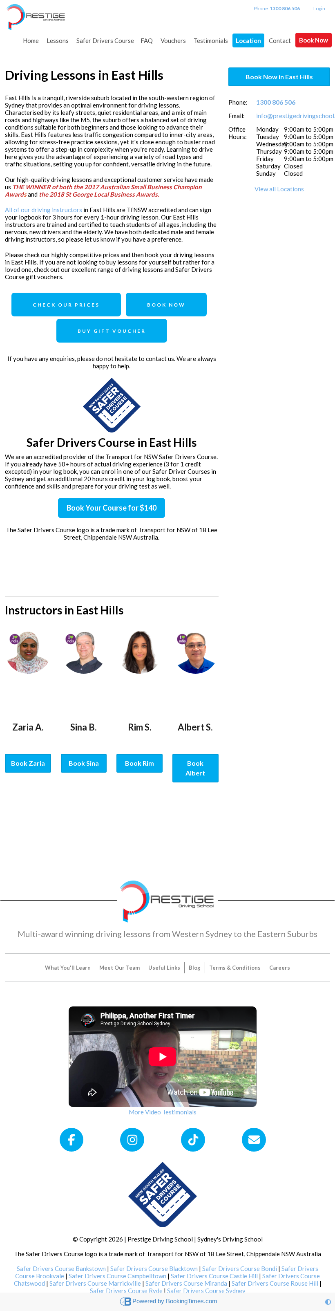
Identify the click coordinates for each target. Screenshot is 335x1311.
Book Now (313, 40)
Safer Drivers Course (105, 40)
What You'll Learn (68, 967)
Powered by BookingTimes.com (174, 1301)
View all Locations (279, 189)
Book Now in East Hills (279, 77)
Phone (277, 8)
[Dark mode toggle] (328, 1302)
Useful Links (164, 967)
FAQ (147, 40)
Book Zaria (28, 763)
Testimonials (211, 40)
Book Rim (139, 763)
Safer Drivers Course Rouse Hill (275, 1283)
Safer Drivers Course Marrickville (95, 1283)
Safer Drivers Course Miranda (186, 1283)
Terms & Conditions (235, 967)
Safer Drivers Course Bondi (239, 1268)
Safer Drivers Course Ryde (126, 1290)
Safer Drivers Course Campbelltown (117, 1276)
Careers (279, 967)
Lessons (58, 40)
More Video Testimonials (163, 1112)
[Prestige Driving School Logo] (167, 899)
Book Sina (84, 763)
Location (248, 40)
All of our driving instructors (43, 209)
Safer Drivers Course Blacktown (154, 1268)
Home (31, 40)
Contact (280, 40)
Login (319, 8)
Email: (236, 115)
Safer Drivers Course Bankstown (61, 1268)
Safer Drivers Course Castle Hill (214, 1276)
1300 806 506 (275, 102)
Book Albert (195, 768)
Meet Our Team (119, 967)
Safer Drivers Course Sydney (206, 1290)
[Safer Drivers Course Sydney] (162, 1193)
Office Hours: (237, 132)
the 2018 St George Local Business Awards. (99, 194)
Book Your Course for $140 (111, 507)
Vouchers (173, 40)
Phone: (238, 102)
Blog (195, 967)
